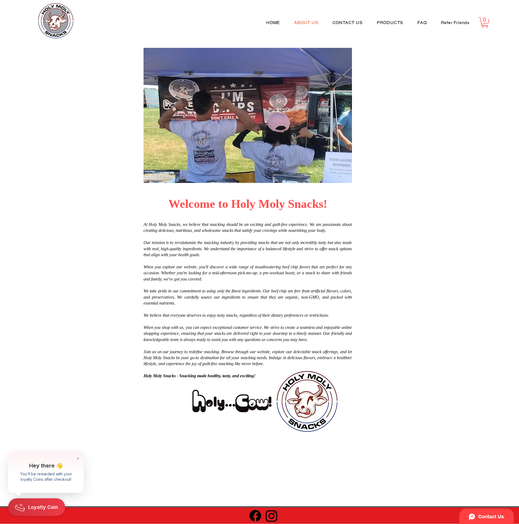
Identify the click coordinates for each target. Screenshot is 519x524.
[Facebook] (255, 515)
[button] (485, 22)
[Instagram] (271, 515)
